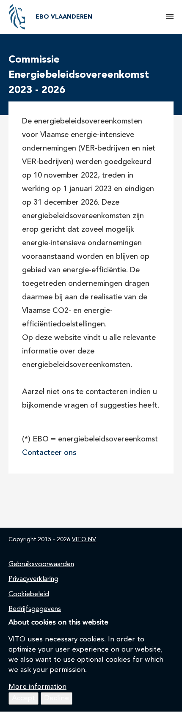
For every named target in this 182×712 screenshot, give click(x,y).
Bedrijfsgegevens (34, 609)
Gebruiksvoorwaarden (41, 564)
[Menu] (170, 17)
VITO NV (84, 539)
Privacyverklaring (33, 579)
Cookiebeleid (28, 594)
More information (37, 686)
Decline (56, 698)
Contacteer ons (49, 453)
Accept (23, 698)
